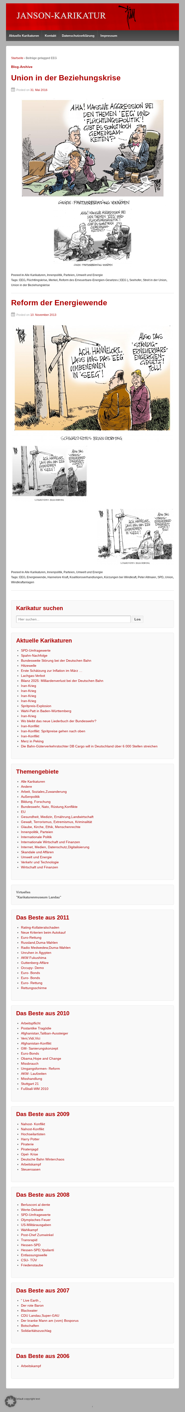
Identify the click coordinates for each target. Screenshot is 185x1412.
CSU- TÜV (29, 1260)
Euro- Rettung (31, 983)
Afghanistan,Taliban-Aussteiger (44, 1033)
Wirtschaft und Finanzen (39, 867)
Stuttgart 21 (30, 1084)
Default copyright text (27, 1398)
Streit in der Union (154, 280)
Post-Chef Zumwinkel (37, 1235)
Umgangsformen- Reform (40, 1068)
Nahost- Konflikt (33, 1124)
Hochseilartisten (33, 1134)
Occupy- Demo (32, 968)
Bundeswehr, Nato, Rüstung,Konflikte (49, 807)
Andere (26, 786)
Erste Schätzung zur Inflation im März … (51, 671)
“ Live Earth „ (31, 1300)
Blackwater (29, 1310)
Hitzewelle (28, 665)
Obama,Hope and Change (41, 1058)
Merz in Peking (32, 741)
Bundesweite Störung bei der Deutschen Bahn (56, 660)
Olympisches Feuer (36, 1220)
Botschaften (30, 1326)
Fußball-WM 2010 (34, 1089)
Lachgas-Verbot (33, 676)
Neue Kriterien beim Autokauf (43, 932)
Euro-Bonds (30, 1053)
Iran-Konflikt (30, 726)
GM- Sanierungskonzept (39, 1048)
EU (23, 812)
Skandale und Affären (37, 852)
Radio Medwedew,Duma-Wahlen (46, 947)
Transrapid (29, 1240)
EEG (22, 280)
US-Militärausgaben (36, 1225)
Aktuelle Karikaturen (24, 35)
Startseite (17, 58)
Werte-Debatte (32, 1210)
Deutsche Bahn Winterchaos (42, 1159)
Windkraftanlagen (22, 582)
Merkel (53, 280)
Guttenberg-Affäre (35, 963)
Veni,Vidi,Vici (30, 1038)
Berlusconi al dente (35, 1205)
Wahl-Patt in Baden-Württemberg (46, 711)
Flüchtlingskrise (37, 280)
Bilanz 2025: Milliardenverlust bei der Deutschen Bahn (62, 681)
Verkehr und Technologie (40, 862)
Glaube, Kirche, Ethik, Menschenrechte (50, 827)
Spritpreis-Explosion (36, 706)
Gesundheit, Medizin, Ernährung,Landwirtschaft (57, 817)
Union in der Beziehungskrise (66, 77)
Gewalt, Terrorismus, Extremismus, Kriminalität (56, 822)
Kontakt (50, 35)
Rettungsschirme (34, 988)
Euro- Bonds (30, 973)
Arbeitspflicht (30, 1023)
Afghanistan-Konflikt (36, 1043)
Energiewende (36, 577)
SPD (161, 577)
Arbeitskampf (31, 1164)
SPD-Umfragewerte (36, 650)
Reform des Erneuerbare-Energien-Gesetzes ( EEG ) (93, 280)
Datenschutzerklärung (78, 35)
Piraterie (27, 1144)
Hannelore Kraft (57, 577)
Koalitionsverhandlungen (86, 577)
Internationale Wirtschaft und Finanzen (50, 842)
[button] (10, 1401)
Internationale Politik (36, 837)
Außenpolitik (30, 797)
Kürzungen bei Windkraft (120, 577)
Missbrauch (30, 1063)
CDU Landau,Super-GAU (40, 1315)
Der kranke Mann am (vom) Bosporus (50, 1320)
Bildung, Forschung (36, 802)
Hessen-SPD (30, 1245)
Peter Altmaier (147, 577)
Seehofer (135, 280)
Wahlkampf (29, 1230)
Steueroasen (30, 1169)
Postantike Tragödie (36, 1028)
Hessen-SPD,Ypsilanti (37, 1250)
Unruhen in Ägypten (36, 953)
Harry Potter (30, 1139)
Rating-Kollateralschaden (40, 927)
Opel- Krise (29, 1154)
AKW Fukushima (33, 958)
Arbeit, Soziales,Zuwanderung (44, 791)
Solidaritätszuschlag (36, 1331)
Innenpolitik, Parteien (61, 275)
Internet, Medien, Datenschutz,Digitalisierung (55, 847)
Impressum (108, 35)
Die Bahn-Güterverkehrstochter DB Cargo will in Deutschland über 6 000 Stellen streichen (89, 746)
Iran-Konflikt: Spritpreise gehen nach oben (53, 731)
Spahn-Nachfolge (34, 655)
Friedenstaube (32, 1265)
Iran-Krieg (28, 686)
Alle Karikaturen (35, 275)
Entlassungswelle (34, 1255)
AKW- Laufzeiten (33, 1074)
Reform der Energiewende (59, 302)
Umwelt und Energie (89, 275)
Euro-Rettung (31, 937)
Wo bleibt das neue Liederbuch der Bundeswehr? (58, 721)
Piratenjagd (29, 1149)
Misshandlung (31, 1079)
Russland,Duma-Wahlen (39, 942)
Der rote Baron (32, 1305)
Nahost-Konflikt (32, 1129)
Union (169, 577)
